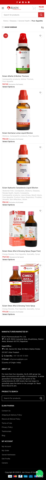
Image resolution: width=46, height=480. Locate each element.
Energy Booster (8, 254)
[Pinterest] (22, 2)
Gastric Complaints (21, 193)
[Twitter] (19, 2)
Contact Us (6, 411)
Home (5, 21)
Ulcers (24, 199)
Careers (5, 463)
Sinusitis (5, 199)
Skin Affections (15, 199)
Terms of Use (7, 423)
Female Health (7, 193)
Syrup (37, 254)
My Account (6, 446)
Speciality (30, 254)
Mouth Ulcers (36, 195)
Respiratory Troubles (34, 197)
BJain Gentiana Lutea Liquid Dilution (17, 133)
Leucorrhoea (26, 195)
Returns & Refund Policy (11, 419)
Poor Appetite (7, 81)
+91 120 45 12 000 (20, 356)
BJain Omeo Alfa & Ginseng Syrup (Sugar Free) (21, 251)
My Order (5, 450)
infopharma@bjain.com (18, 359)
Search (41, 14)
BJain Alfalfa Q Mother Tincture (15, 76)
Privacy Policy (7, 427)
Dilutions (5, 136)
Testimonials (6, 431)
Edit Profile (6, 459)
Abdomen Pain (8, 191)
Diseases (13, 21)
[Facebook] (17, 2)
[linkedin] (25, 2)
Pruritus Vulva (19, 197)
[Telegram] (28, 2)
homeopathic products (11, 79)
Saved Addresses (8, 455)
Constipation (19, 191)
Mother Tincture (27, 79)
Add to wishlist (40, 36)
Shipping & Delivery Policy (12, 415)
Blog (3, 435)
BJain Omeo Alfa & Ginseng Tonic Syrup (18, 306)
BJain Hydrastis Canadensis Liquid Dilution (20, 188)
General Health (24, 21)
